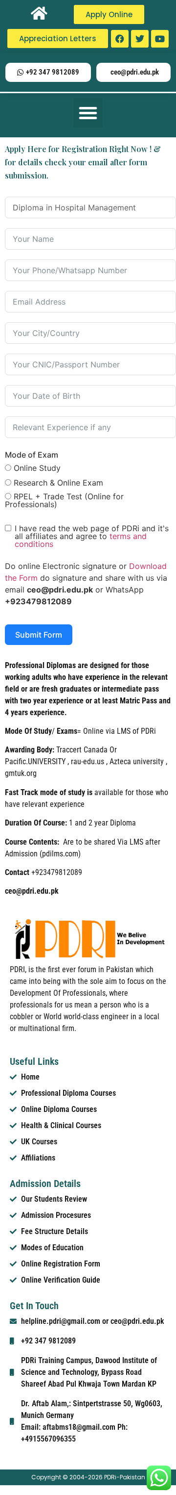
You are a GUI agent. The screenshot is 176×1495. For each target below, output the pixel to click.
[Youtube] (160, 39)
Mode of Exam (31, 455)
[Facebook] (120, 39)
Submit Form (38, 635)
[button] (88, 113)
